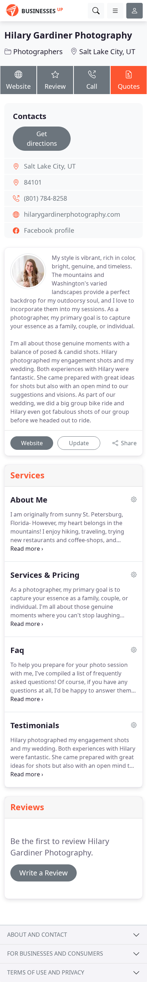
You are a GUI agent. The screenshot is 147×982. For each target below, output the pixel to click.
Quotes (129, 86)
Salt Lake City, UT (107, 51)
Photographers (38, 51)
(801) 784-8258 (45, 198)
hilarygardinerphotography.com (72, 214)
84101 (33, 182)
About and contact (37, 935)
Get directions (42, 138)
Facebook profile (49, 230)
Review (55, 86)
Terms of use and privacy (45, 972)
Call (91, 86)
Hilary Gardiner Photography (68, 35)
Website (18, 86)
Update (79, 443)
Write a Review (43, 873)
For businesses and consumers (55, 953)
